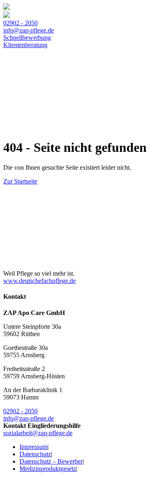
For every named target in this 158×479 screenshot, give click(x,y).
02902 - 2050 (20, 22)
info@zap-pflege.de (28, 30)
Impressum (33, 446)
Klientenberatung (25, 44)
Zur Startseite (20, 181)
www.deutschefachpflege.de (39, 280)
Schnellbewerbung (27, 37)
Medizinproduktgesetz (47, 468)
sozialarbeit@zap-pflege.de (38, 432)
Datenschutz (35, 454)
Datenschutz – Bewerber (51, 461)
